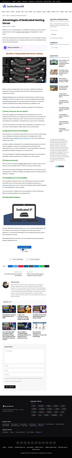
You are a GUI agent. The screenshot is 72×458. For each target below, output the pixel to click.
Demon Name (25, 425)
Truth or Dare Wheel (20, 432)
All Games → (39, 432)
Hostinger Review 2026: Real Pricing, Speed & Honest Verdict (39, 316)
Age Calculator (5, 424)
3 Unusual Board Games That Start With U (64, 123)
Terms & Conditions (50, 447)
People (3, 11)
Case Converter (23, 424)
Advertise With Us (20, 447)
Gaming (53, 11)
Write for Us (36, 449)
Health (30, 11)
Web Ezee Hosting (12, 101)
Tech (34, 11)
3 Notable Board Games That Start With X (64, 102)
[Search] (69, 1)
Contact (19, 1)
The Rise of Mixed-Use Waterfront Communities (64, 88)
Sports (8, 11)
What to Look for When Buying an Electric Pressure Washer (35, 274)
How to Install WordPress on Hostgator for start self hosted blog (39, 334)
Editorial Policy (47, 1)
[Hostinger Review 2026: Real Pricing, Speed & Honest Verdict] (39, 309)
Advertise (24, 1)
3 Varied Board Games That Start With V (64, 116)
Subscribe (53, 34)
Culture (13, 11)
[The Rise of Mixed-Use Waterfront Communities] (54, 88)
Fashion (62, 11)
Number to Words (60, 424)
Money (44, 11)
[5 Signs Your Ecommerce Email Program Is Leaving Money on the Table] (24, 309)
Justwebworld (34, 453)
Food (22, 11)
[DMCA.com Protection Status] (59, 166)
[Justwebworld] (13, 6)
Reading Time (41, 424)
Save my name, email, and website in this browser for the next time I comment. (24, 378)
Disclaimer (31, 1)
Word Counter (14, 424)
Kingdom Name (33, 425)
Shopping (54, 415)
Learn (63, 405)
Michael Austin (6, 26)
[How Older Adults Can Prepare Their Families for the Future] (54, 72)
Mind (70, 11)
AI (61, 415)
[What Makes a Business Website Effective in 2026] (9, 309)
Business (39, 11)
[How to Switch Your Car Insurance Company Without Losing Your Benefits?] (54, 62)
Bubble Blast (5, 432)
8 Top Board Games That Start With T (64, 130)
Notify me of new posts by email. (13, 381)
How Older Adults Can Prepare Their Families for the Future (64, 72)
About (14, 1)
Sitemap (50, 453)
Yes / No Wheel (30, 432)
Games (58, 1)
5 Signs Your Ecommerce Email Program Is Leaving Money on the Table (23, 317)
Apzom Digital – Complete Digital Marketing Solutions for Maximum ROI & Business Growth (24, 335)
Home (66, 11)
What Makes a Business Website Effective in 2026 (9, 316)
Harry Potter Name (15, 425)
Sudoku (12, 432)
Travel (26, 11)
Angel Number (5, 425)
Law (40, 415)
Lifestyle (18, 11)
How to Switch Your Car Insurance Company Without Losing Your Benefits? (64, 63)
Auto (57, 11)
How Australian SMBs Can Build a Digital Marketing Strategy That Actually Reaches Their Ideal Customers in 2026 (8, 335)
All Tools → (41, 425)
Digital (48, 11)
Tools (53, 1)
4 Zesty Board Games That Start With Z (64, 95)
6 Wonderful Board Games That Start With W (64, 109)
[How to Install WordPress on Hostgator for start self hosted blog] (39, 326)
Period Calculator (50, 424)
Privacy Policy (38, 1)
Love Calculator (32, 424)
